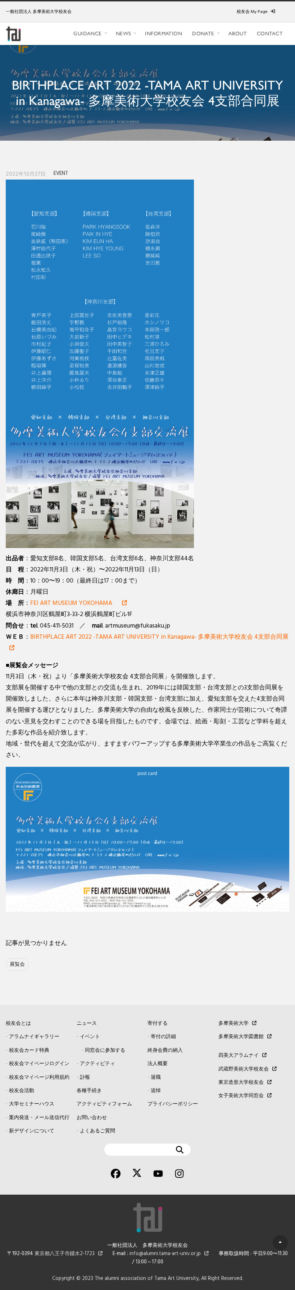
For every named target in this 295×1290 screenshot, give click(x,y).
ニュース (87, 1023)
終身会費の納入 (165, 1050)
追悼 (156, 1091)
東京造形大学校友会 (241, 1082)
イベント (90, 1037)
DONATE (203, 33)
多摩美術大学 (233, 1023)
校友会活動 (21, 1091)
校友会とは (18, 1023)
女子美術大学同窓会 (241, 1096)
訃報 (85, 1077)
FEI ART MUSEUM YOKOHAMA (74, 603)
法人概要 (158, 1064)
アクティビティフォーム (104, 1104)
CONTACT (270, 33)
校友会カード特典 (29, 1050)
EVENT (61, 173)
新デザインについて (31, 1131)
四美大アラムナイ (238, 1055)
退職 (156, 1077)
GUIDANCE (87, 33)
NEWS (123, 33)
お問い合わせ (92, 1118)
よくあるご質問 (97, 1131)
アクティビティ (97, 1064)
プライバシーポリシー (173, 1104)
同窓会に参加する (105, 1050)
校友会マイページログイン (39, 1064)
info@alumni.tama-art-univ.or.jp (165, 1254)
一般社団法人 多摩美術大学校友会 (39, 11)
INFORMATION (163, 33)
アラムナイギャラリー (34, 1037)
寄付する (158, 1023)
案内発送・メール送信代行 (39, 1118)
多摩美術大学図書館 (241, 1037)
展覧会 (17, 964)
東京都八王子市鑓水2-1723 (65, 1254)
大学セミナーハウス (31, 1104)
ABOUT (237, 33)
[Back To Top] (280, 1242)
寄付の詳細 (163, 1037)
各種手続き (89, 1091)
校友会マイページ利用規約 (39, 1077)
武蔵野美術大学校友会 (243, 1069)
